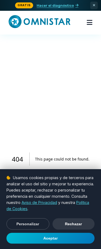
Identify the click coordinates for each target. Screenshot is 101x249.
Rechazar (73, 224)
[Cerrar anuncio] (94, 5)
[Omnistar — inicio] (39, 22)
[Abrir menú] (89, 22)
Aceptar (50, 238)
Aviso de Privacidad (39, 202)
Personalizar (27, 224)
